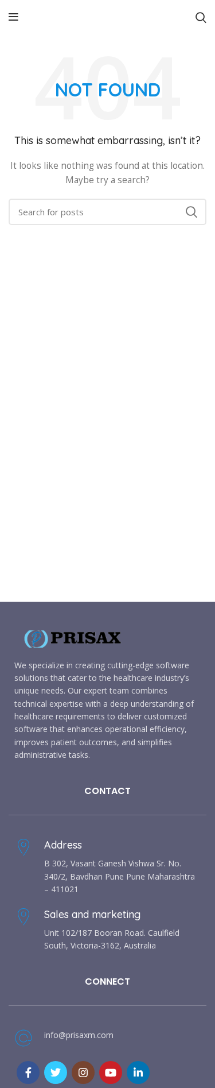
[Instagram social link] (83, 1072)
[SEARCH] (191, 212)
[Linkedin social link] (138, 1072)
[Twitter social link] (55, 1072)
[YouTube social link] (110, 1072)
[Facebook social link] (28, 1072)
